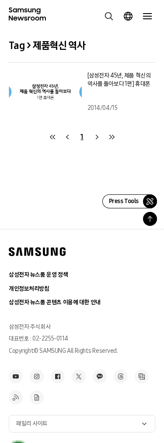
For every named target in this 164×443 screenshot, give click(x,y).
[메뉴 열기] (147, 16)
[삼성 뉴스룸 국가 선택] (128, 16)
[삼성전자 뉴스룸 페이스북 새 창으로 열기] (58, 376)
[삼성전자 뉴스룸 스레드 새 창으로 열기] (121, 376)
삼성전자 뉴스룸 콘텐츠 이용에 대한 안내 (55, 302)
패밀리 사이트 (32, 423)
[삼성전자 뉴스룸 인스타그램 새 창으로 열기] (37, 376)
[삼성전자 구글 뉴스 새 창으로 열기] (37, 397)
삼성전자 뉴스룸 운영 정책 (38, 274)
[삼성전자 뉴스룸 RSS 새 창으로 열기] (16, 397)
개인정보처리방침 (29, 288)
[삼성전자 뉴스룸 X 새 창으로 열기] (79, 376)
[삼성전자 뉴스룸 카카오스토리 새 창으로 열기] (100, 376)
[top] (150, 219)
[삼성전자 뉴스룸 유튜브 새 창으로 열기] (16, 376)
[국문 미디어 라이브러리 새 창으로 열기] (142, 376)
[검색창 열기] (109, 16)
